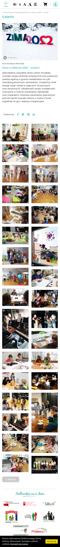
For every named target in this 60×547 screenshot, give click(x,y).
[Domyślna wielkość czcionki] (20, 4)
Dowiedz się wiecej (19, 544)
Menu (6, 6)
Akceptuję (51, 541)
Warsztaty (20, 12)
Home (5, 12)
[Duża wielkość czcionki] (30, 4)
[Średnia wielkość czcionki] (24, 4)
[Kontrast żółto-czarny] (14, 4)
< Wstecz (11, 479)
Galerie (12, 12)
